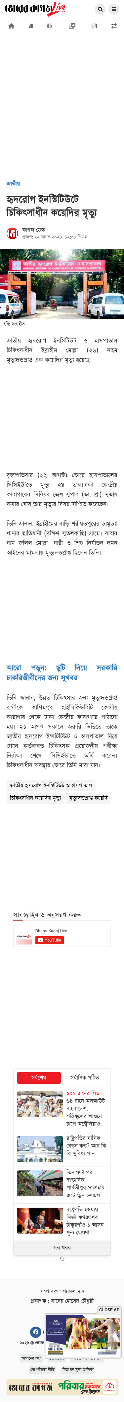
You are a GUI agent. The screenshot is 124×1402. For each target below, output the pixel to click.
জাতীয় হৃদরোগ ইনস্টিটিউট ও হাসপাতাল (51, 785)
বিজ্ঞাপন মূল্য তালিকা (78, 1369)
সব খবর (62, 1248)
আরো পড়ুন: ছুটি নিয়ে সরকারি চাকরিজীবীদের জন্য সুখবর (62, 673)
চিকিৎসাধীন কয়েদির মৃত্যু (35, 798)
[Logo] (35, 8)
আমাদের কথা (31, 1358)
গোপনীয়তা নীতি (42, 1369)
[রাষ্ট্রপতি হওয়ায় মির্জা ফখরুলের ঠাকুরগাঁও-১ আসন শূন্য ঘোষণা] (62, 1222)
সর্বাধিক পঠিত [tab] (84, 1078)
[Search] (100, 9)
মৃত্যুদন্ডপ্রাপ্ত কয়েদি (88, 798)
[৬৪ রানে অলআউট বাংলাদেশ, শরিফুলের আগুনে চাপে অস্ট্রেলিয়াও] (62, 1109)
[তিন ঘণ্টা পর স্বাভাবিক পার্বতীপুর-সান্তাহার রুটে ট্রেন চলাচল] (62, 1184)
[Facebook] (35, 1332)
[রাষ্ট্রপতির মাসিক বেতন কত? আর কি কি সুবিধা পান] (62, 1149)
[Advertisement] (62, 72)
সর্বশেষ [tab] (38, 1078)
